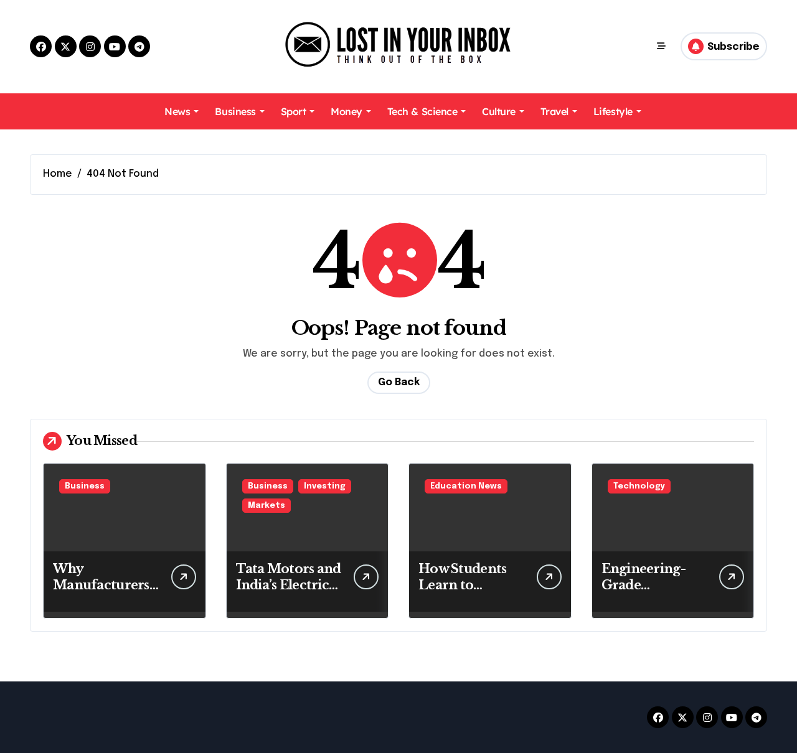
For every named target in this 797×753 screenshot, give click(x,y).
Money (346, 111)
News (177, 111)
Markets (266, 506)
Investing (325, 486)
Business (235, 111)
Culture (499, 111)
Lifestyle (613, 111)
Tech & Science (422, 111)
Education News (466, 486)
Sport (293, 111)
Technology (639, 486)
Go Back (399, 382)
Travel (554, 111)
